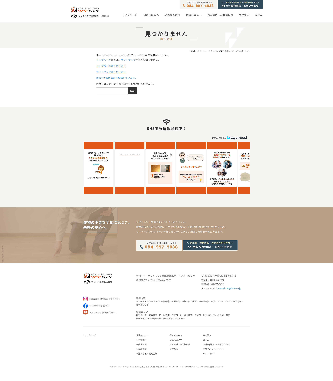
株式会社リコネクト (214, 366)
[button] (98, 168)
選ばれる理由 (172, 14)
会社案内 (244, 14)
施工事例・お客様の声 (220, 14)
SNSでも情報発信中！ (166, 128)
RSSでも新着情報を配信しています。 (116, 77)
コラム (259, 14)
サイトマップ (128, 60)
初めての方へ (151, 14)
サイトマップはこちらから (111, 72)
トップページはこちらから (111, 66)
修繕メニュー (194, 14)
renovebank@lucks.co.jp (229, 288)
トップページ (130, 14)
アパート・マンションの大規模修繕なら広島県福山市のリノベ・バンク (147, 366)
